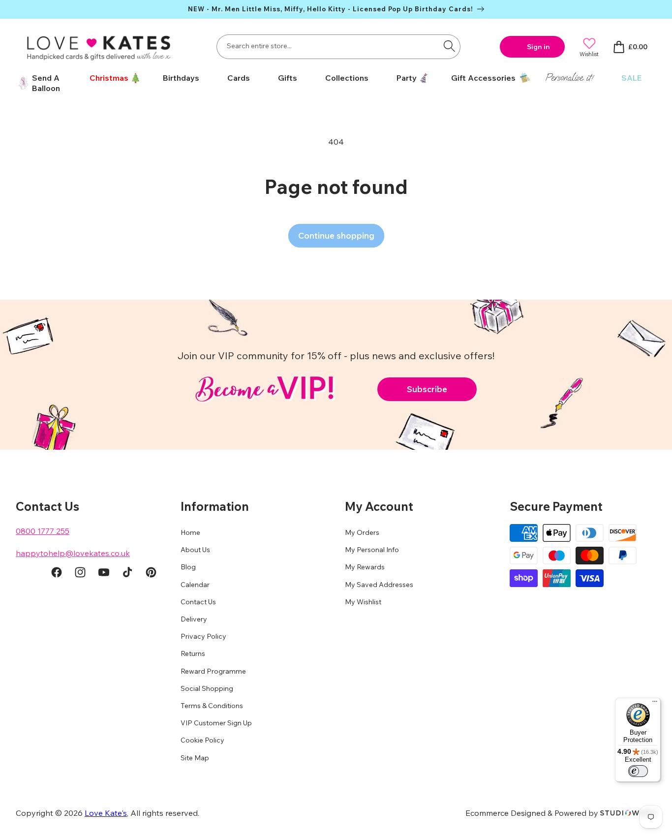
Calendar (195, 584)
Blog (188, 566)
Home (190, 532)
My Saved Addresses (379, 584)
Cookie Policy (202, 740)
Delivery (194, 619)
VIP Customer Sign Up (216, 722)
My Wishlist (363, 601)
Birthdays (181, 78)
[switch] (638, 771)
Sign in (538, 46)
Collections (346, 78)
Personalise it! (569, 77)
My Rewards (365, 566)
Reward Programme (213, 671)
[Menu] (655, 704)
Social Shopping (207, 688)
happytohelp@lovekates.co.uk (73, 553)
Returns (193, 653)
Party (407, 78)
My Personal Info (372, 549)
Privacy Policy (203, 636)
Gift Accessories (483, 78)
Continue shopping (336, 235)
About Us (195, 549)
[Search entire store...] (449, 46)
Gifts (287, 78)
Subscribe (427, 389)
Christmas (109, 78)
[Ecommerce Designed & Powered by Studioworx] (628, 813)
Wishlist (589, 54)
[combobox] (338, 47)
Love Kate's (106, 813)
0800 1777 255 (42, 531)
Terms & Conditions (212, 705)
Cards (238, 78)
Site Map (195, 757)
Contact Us (198, 601)
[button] (111, 78)
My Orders (362, 532)
